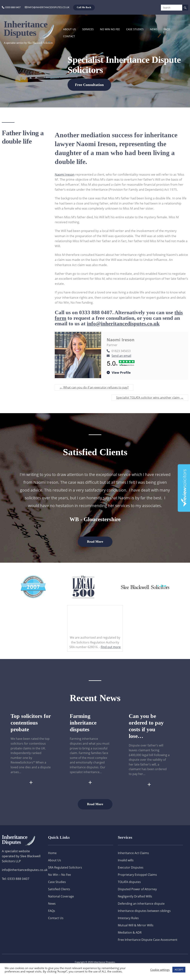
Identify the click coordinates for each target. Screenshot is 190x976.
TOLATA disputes (129, 882)
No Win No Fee (110, 29)
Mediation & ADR (130, 932)
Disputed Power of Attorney (137, 889)
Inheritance (14, 839)
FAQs (167, 29)
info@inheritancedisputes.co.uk (48, 7)
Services (88, 29)
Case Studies (135, 29)
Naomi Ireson (64, 174)
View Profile (121, 372)
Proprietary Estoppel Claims (137, 875)
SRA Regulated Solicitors (65, 867)
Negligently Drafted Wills (135, 896)
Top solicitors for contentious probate (31, 722)
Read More (95, 541)
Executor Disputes (130, 867)
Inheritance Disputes (26, 28)
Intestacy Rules (128, 918)
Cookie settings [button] (160, 969)
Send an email (121, 356)
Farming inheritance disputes (83, 722)
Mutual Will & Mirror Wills (135, 925)
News (153, 29)
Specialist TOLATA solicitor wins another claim (149, 398)
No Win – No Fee (59, 875)
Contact (69, 36)
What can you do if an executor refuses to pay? (94, 387)
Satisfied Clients (59, 889)
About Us (69, 29)
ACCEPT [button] (179, 969)
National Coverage (61, 896)
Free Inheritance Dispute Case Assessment (147, 940)
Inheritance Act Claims (133, 853)
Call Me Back (84, 7)
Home (52, 853)
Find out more (111, 647)
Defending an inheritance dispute (141, 904)
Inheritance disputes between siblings (144, 911)
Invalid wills (126, 860)
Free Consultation (89, 85)
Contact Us (55, 918)
